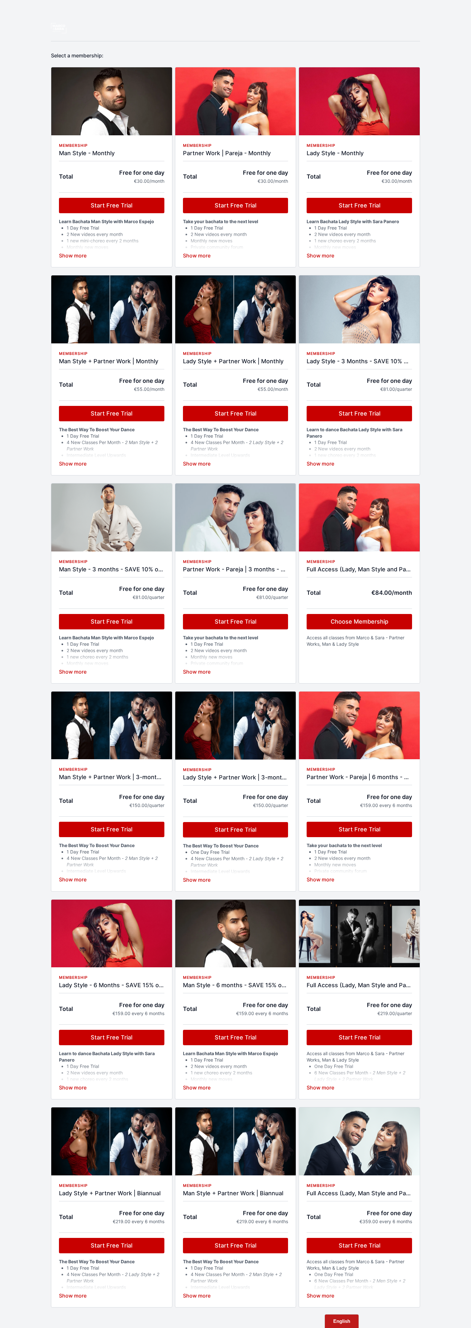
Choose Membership (359, 621)
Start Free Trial (111, 205)
